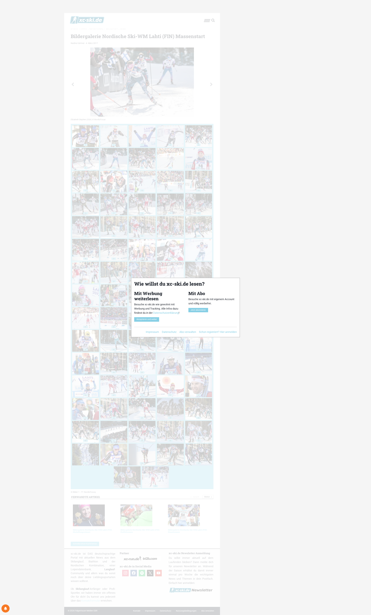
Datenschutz (169, 331)
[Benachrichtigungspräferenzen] (5, 608)
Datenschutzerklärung (166, 312)
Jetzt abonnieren (198, 310)
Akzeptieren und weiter (146, 319)
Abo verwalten (187, 331)
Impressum (152, 331)
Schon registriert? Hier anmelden (218, 331)
